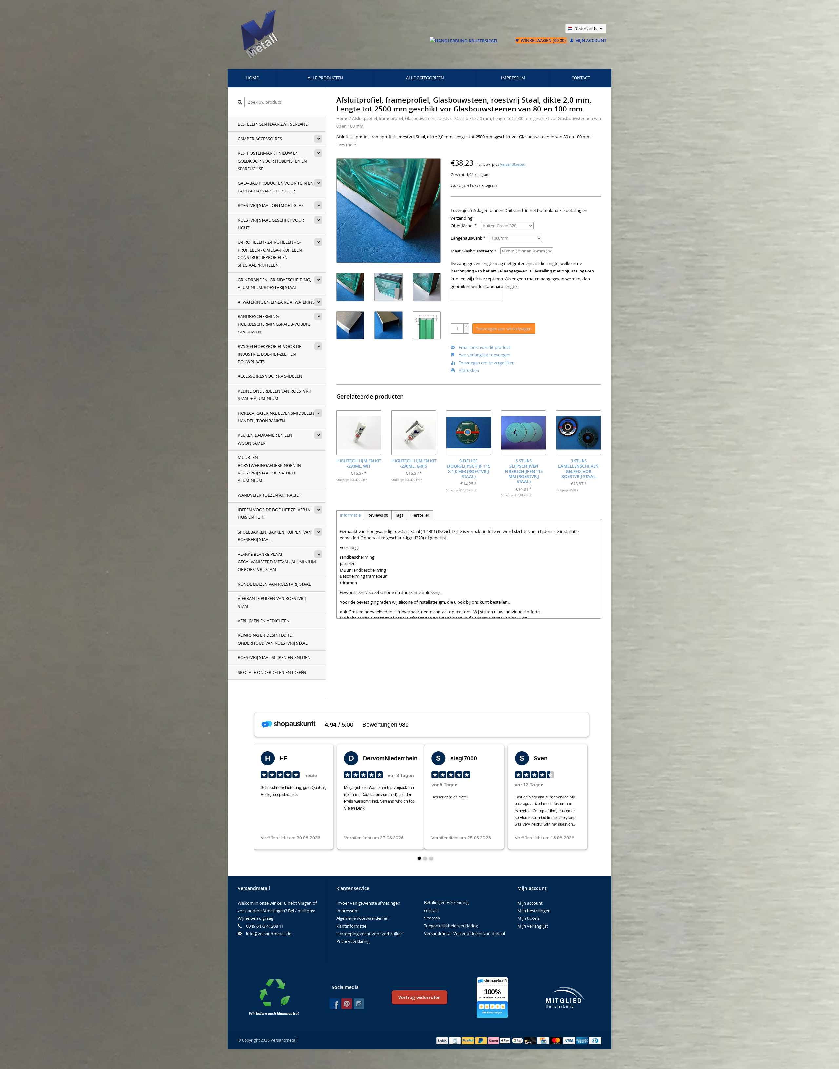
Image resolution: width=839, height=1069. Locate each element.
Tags (399, 515)
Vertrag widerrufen (419, 997)
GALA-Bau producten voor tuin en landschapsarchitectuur (276, 186)
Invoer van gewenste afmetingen (368, 903)
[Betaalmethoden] (442, 1040)
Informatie (350, 515)
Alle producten (325, 78)
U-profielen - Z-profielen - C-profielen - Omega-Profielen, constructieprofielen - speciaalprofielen (270, 253)
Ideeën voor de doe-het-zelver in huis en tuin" (274, 513)
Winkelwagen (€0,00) (543, 40)
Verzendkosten (512, 164)
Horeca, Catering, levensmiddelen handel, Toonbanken (276, 417)
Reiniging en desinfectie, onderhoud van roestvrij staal (273, 639)
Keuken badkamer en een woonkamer (265, 439)
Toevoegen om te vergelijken (486, 363)
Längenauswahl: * (468, 238)
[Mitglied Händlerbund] (565, 997)
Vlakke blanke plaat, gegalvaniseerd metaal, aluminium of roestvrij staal (277, 562)
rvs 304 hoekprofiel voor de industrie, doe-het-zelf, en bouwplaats (269, 354)
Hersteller (419, 515)
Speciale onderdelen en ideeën (272, 672)
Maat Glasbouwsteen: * (473, 251)
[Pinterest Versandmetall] (346, 1003)
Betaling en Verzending (446, 902)
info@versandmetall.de (268, 934)
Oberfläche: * (464, 226)
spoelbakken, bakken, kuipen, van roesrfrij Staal (275, 535)
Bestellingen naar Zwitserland (273, 124)
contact (580, 78)
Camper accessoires (260, 139)
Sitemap (432, 918)
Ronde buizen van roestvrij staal (274, 584)
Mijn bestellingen (534, 911)
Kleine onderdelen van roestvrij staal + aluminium (274, 394)
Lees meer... (347, 145)
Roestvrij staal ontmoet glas (270, 205)
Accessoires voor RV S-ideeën (270, 376)
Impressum (513, 78)
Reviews (377, 515)
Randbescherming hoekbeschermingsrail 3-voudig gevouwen (274, 324)
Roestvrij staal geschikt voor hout (271, 224)
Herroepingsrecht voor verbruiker (369, 934)
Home (252, 78)
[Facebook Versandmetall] (334, 1003)
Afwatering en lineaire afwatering (276, 302)
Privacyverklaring (353, 941)
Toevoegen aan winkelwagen (504, 329)
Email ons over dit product (484, 347)
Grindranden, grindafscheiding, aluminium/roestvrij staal (274, 283)
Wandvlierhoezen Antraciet (269, 495)
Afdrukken (468, 370)
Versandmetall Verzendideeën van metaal (464, 933)
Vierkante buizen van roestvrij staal (272, 602)
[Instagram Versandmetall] (359, 1003)
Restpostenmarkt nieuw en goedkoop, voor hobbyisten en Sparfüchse (272, 160)
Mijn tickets (528, 918)
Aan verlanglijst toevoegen (484, 355)
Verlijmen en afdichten (264, 621)
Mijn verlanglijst (532, 926)
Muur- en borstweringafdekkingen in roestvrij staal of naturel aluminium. (269, 468)
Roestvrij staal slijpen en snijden (274, 657)
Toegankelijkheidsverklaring (451, 926)
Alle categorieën (425, 78)
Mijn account (590, 40)
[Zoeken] (240, 102)
